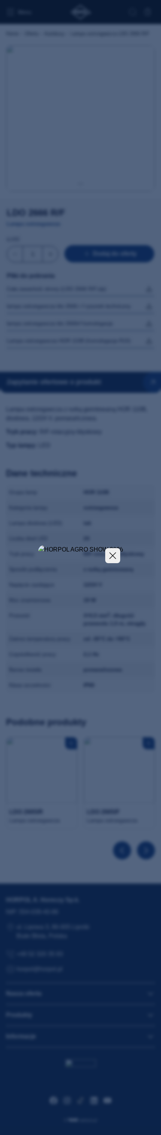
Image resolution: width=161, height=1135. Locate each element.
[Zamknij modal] (112, 555)
